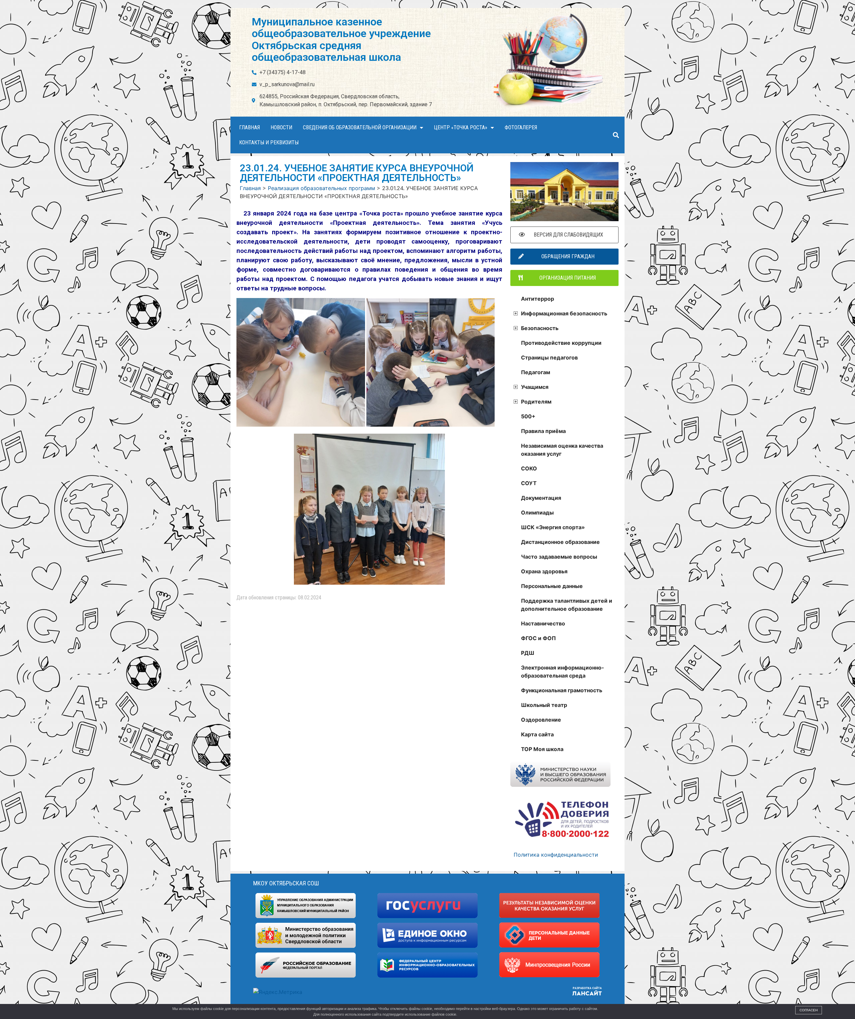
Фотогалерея (521, 127)
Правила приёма (543, 431)
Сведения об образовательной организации (359, 127)
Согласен (809, 1010)
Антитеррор (537, 298)
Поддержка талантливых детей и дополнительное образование (566, 604)
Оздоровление (541, 719)
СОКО (529, 468)
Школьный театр (544, 705)
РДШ (527, 652)
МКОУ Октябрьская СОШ (286, 883)
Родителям (536, 401)
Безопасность (539, 328)
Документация (541, 497)
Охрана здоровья (544, 571)
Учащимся (534, 387)
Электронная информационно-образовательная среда (562, 671)
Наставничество (543, 623)
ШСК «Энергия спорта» (553, 527)
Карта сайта (537, 734)
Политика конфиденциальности (556, 854)
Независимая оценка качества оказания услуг (562, 449)
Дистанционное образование (560, 542)
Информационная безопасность (564, 313)
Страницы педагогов (549, 357)
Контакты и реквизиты (269, 142)
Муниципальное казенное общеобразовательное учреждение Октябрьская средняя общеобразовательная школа (341, 39)
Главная (249, 127)
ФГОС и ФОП (538, 638)
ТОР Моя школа (542, 749)
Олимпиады (537, 512)
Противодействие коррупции (561, 342)
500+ (528, 416)
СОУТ (529, 483)
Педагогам (535, 372)
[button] (615, 135)
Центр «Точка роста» (460, 127)
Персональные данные (552, 586)
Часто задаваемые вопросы (559, 556)
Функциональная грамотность (561, 690)
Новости (281, 127)
